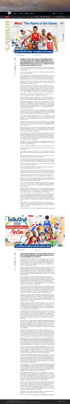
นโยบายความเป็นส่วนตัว (21, 402)
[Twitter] (62, 401)
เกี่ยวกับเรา (36, 402)
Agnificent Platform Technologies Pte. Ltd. (15, 400)
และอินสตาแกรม (52, 208)
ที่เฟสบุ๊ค (43, 208)
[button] (5, 13)
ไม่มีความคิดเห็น (37, 55)
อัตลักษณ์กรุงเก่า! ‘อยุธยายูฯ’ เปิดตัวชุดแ (54, 16)
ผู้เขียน (39, 402)
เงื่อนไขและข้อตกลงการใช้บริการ (13, 402)
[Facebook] (59, 401)
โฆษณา (7, 402)
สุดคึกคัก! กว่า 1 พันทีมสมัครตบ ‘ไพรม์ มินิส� (34, 16)
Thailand (62, 14)
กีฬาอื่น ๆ (16, 242)
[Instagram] (64, 401)
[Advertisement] (23, 3)
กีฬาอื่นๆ (20, 242)
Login (64, 13)
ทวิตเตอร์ (46, 208)
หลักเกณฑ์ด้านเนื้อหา (31, 402)
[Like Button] (40, 55)
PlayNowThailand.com (37, 208)
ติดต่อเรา (26, 402)
